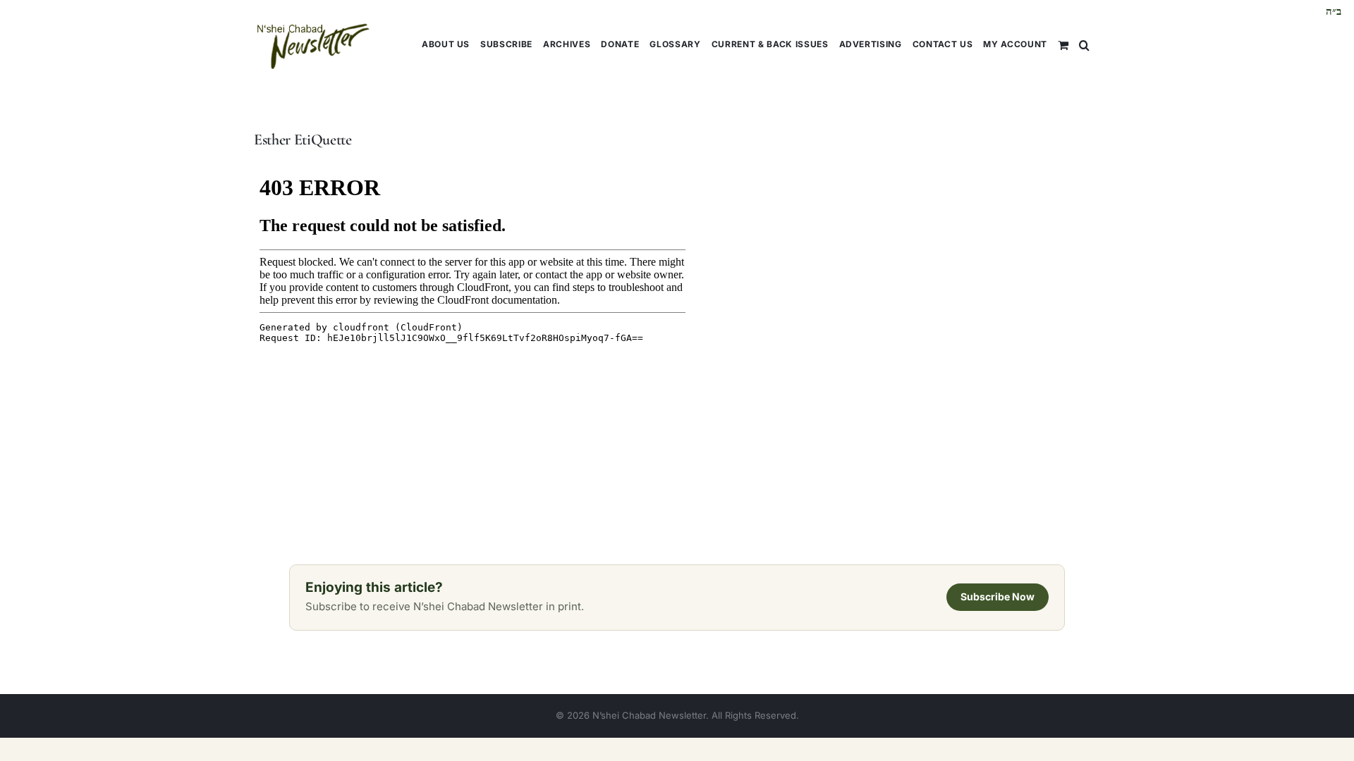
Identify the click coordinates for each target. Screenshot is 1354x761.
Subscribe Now (997, 596)
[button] (1084, 44)
